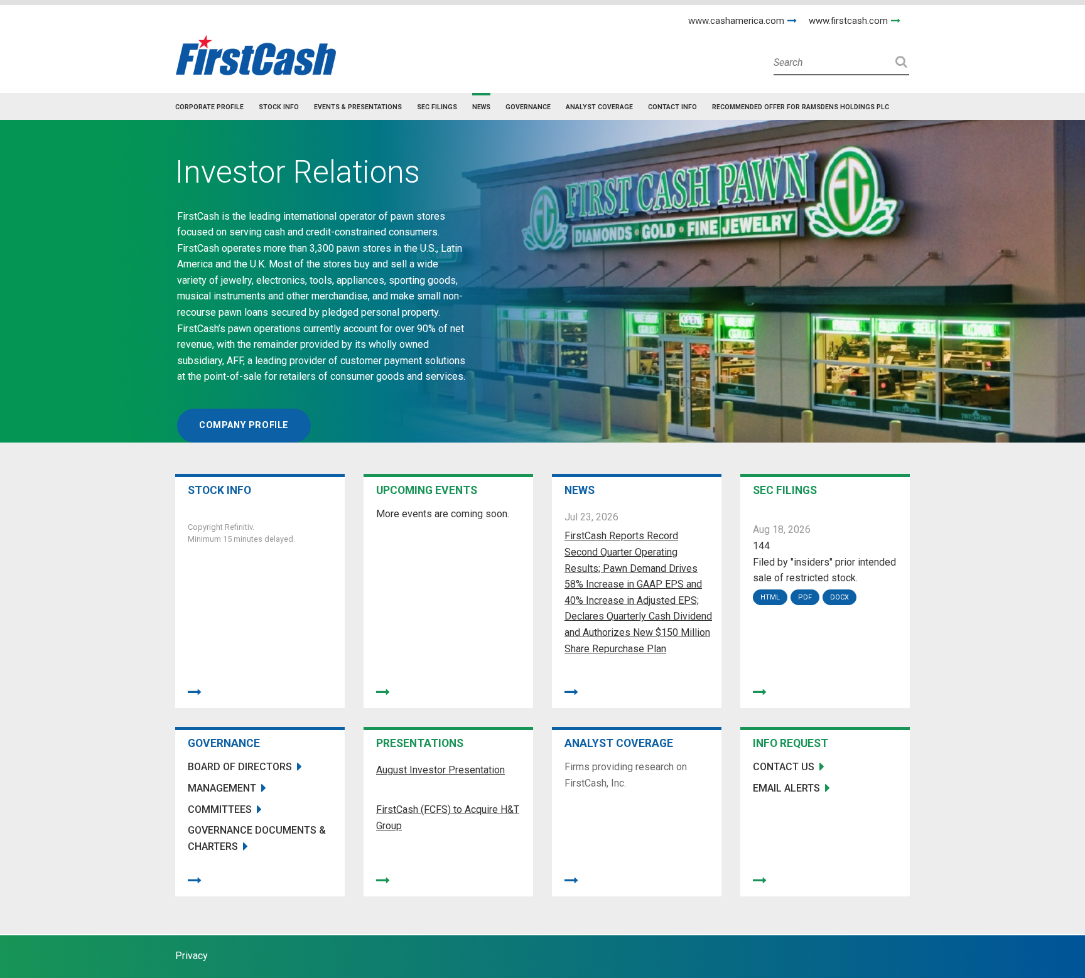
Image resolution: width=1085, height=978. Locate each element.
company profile (244, 425)
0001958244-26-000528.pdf (807, 597)
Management (222, 788)
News (481, 107)
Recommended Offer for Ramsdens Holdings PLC (800, 107)
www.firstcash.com (848, 20)
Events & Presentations (358, 107)
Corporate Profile (209, 107)
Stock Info (279, 107)
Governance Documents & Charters (257, 838)
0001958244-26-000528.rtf (841, 597)
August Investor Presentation (440, 770)
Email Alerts (786, 788)
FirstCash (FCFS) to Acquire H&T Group (447, 817)
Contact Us (783, 767)
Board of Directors (240, 767)
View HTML (772, 597)
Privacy (191, 956)
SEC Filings (437, 107)
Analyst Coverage (599, 107)
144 (761, 546)
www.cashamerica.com (736, 20)
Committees (220, 809)
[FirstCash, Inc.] (256, 50)
